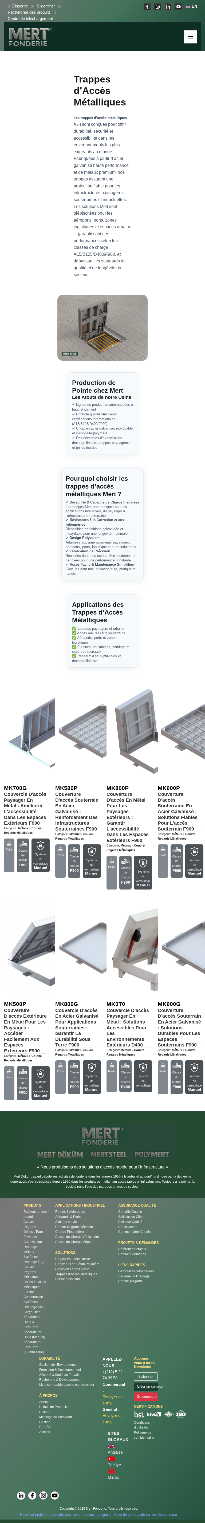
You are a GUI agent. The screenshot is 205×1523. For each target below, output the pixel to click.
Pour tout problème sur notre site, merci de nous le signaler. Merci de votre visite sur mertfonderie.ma (98, 1515)
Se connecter (147, 1397)
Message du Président (55, 1417)
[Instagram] (43, 1495)
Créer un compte (147, 1386)
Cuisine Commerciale (33, 1294)
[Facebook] (32, 1495)
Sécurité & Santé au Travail (59, 1374)
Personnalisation (67, 1279)
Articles (44, 1432)
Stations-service (66, 1221)
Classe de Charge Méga (73, 1241)
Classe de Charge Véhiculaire (77, 1236)
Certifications (127, 1227)
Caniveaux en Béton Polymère (77, 1264)
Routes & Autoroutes (70, 1211)
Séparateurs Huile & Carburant (32, 1322)
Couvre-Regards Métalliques (31, 1272)
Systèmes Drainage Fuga (34, 1259)
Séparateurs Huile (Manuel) (34, 1334)
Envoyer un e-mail (112, 1400)
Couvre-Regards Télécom (74, 1227)
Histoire (44, 1412)
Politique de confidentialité (144, 1435)
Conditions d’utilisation (142, 1425)
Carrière (45, 1426)
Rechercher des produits (29, 12)
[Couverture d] (102, 731)
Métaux (28, 1252)
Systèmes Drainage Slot (33, 1304)
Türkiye (114, 1465)
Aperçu (44, 1402)
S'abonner (145, 1377)
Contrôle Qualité (130, 1211)
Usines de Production (54, 1406)
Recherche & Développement (60, 1379)
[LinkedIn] (21, 1495)
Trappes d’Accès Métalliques (76, 1274)
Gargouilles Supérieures (136, 1271)
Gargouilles (31, 1312)
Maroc (113, 1477)
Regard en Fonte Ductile (73, 1259)
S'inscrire (19, 6)
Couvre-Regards (29, 1224)
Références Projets (132, 1249)
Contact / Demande (132, 1254)
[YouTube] (54, 1495)
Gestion (44, 1422)
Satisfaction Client (131, 1216)
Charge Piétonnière (69, 1231)
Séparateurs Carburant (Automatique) (33, 1347)
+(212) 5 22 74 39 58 (112, 1375)
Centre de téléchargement (30, 19)
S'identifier (46, 6)
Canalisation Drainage (32, 1244)
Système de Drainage (134, 1276)
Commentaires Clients (134, 1231)
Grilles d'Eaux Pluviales (33, 1234)
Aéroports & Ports (68, 1216)
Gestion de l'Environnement (59, 1364)
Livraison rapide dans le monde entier (66, 1384)
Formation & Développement (60, 1369)
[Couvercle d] (50, 731)
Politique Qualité (130, 1221)
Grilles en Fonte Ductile (72, 1269)
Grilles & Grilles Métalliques (34, 1284)
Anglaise (115, 1452)
